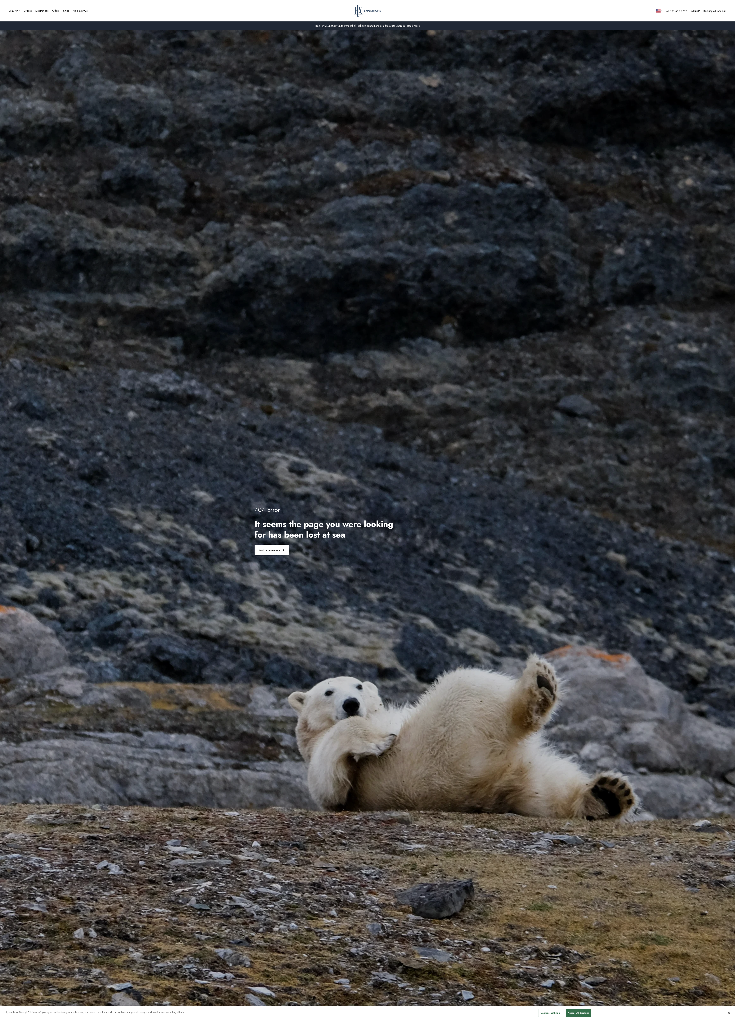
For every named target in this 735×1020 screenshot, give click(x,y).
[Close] (729, 1013)
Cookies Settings (550, 1013)
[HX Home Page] (367, 11)
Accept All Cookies (578, 1013)
